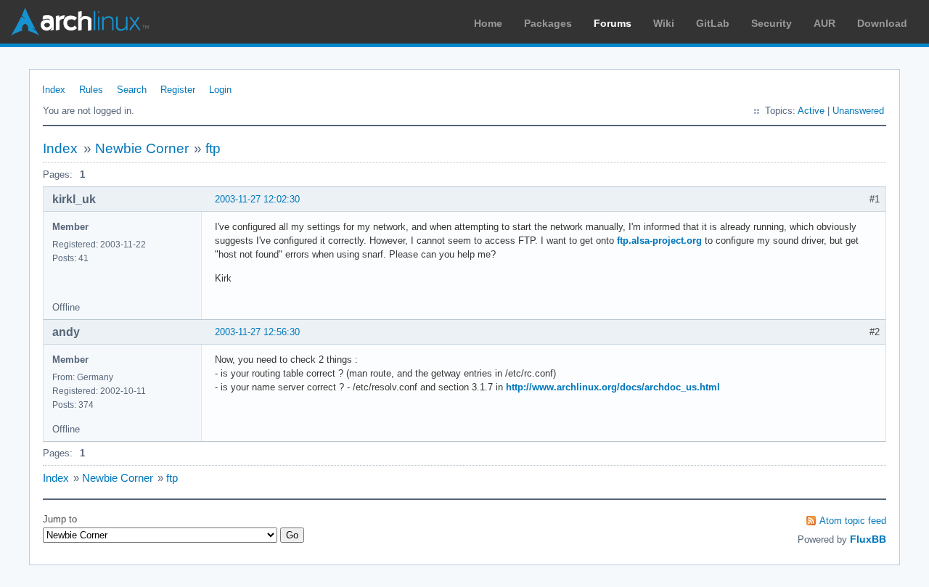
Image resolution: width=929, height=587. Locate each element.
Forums (612, 23)
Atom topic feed (852, 520)
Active (811, 110)
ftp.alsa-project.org (659, 240)
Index (53, 89)
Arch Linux (80, 21)
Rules (91, 89)
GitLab (712, 23)
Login (220, 89)
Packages (548, 23)
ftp (213, 148)
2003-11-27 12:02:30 (257, 199)
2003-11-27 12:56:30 (257, 332)
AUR (824, 23)
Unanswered (858, 110)
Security (771, 23)
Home (488, 23)
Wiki (663, 23)
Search (132, 89)
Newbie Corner (142, 148)
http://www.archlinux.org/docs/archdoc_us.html (613, 387)
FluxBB (868, 539)
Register (177, 89)
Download (882, 23)
